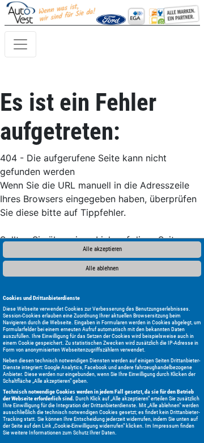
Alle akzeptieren (102, 249)
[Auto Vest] (162, 12)
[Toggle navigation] (20, 44)
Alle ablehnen (102, 268)
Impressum (165, 426)
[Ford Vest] (111, 12)
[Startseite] (51, 12)
